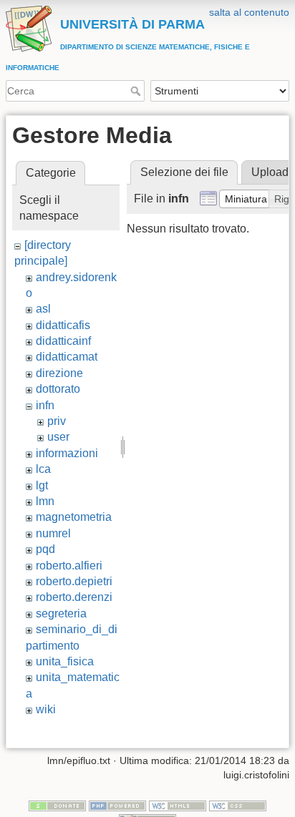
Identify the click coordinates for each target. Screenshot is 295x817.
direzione (59, 373)
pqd (45, 549)
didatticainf (63, 341)
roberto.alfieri (69, 565)
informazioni (67, 453)
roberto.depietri (74, 581)
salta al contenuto (249, 12)
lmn (45, 501)
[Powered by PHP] (117, 805)
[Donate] (57, 805)
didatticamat (66, 357)
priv (56, 421)
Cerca (137, 91)
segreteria (61, 613)
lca (43, 469)
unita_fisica (65, 661)
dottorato (58, 389)
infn (45, 405)
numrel (53, 533)
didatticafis (63, 325)
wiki (46, 709)
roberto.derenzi (74, 597)
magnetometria (74, 517)
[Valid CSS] (237, 805)
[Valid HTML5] (177, 805)
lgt (42, 485)
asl (43, 309)
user (58, 437)
